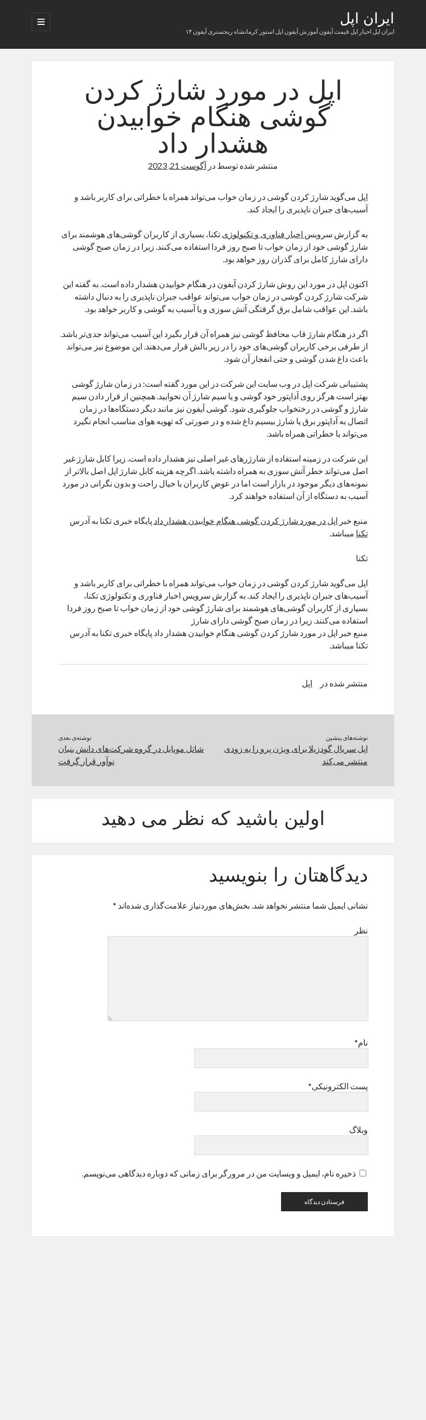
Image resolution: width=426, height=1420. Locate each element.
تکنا (362, 533)
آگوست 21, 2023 (177, 165)
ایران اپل (367, 19)
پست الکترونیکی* (337, 1086)
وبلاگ (358, 1129)
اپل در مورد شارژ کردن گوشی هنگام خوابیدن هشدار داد (246, 520)
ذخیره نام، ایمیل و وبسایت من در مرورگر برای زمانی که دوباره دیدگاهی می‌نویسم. (219, 1173)
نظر (360, 930)
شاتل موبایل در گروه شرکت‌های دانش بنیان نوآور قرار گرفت (131, 754)
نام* (360, 1042)
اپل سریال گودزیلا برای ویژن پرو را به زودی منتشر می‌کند (296, 754)
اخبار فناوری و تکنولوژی (263, 234)
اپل (362, 196)
